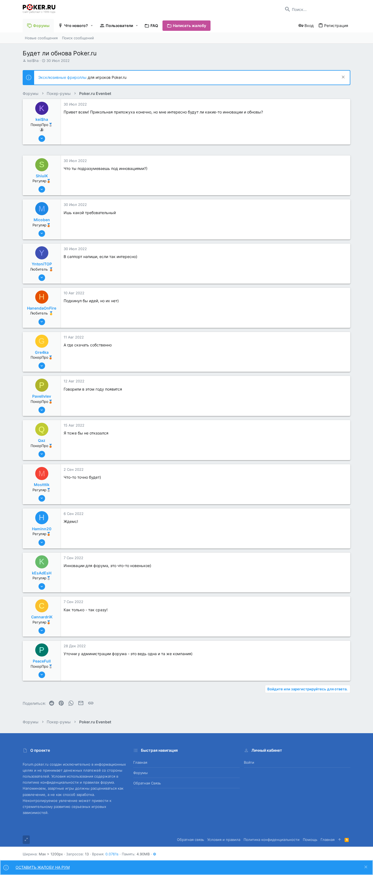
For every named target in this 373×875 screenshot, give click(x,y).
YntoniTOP (42, 264)
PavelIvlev (41, 396)
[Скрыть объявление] (342, 77)
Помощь (310, 839)
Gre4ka (42, 352)
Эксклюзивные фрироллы (63, 77)
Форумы (140, 773)
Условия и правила (223, 839)
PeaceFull (42, 661)
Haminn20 (41, 528)
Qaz (41, 440)
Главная (140, 762)
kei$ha (33, 60)
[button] (91, 25)
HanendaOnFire (41, 308)
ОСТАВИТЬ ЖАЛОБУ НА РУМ (43, 867)
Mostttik (41, 484)
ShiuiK (42, 175)
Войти (249, 762)
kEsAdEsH (41, 573)
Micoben (42, 219)
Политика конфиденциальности (272, 839)
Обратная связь (147, 783)
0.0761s (112, 854)
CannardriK (41, 617)
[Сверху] (339, 839)
